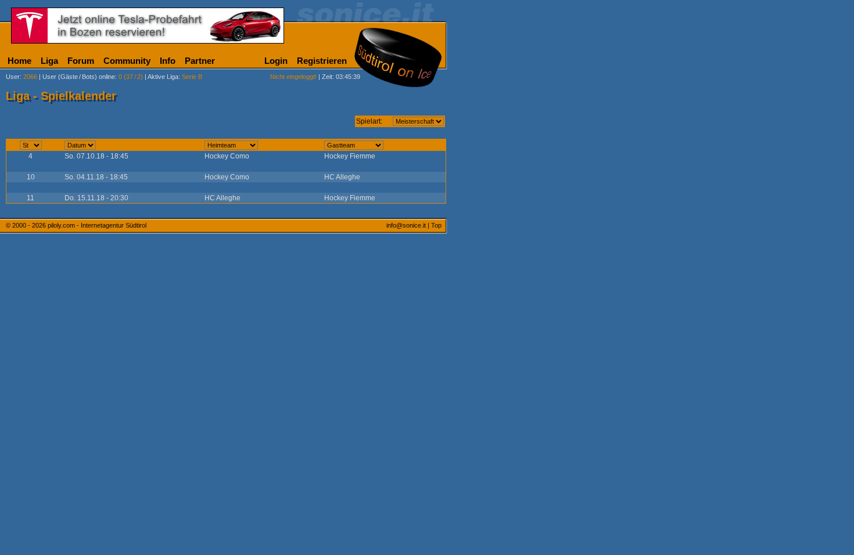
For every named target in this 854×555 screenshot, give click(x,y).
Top (436, 225)
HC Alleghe (342, 177)
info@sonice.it (406, 225)
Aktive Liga (163, 76)
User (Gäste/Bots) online (78, 76)
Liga (49, 61)
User (13, 76)
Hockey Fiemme (349, 156)
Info (167, 61)
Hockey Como (226, 156)
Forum (80, 61)
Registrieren (322, 61)
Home (19, 61)
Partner (200, 61)
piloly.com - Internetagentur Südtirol (97, 225)
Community (126, 61)
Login (276, 61)
